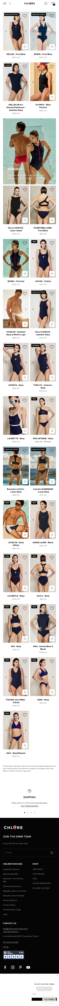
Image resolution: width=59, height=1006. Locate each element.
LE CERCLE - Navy (16, 596)
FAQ (5, 914)
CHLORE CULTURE (41, 888)
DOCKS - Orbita (43, 281)
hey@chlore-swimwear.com (15, 928)
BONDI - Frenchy (16, 281)
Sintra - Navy (43, 596)
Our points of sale (10, 942)
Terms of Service (10, 900)
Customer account (11, 869)
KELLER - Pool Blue (16, 54)
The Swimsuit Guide (12, 909)
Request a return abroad (13, 895)
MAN (35, 878)
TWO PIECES (38, 874)
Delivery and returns (12, 886)
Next (25, 31)
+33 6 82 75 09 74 (10, 931)
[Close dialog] (57, 975)
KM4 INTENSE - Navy (43, 438)
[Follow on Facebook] (5, 967)
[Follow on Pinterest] (20, 967)
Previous (6, 31)
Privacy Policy (9, 905)
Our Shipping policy (29, 806)
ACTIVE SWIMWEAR (42, 883)
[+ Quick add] (25, 46)
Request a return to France (14, 891)
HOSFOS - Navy (15, 385)
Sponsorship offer (10, 874)
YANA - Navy (43, 700)
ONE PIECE (38, 869)
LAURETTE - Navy (16, 438)
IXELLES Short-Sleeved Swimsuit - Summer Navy (16, 107)
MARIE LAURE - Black (43, 542)
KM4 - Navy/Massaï (16, 753)
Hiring (5, 947)
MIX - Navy (16, 646)
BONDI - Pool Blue (43, 54)
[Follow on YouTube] (28, 967)
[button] (52, 3)
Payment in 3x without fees (13, 880)
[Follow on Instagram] (13, 967)
